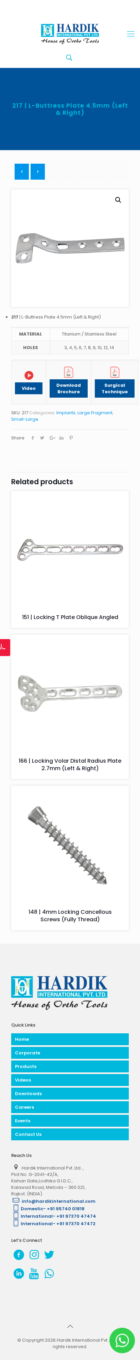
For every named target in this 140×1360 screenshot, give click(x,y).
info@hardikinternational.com (58, 1201)
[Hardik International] (70, 34)
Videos (23, 1080)
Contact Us (28, 1134)
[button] (118, 200)
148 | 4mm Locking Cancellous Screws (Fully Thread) (70, 915)
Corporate (27, 1053)
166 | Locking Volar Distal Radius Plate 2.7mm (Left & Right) (70, 764)
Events (22, 1121)
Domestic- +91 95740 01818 (53, 1208)
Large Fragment (94, 413)
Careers (24, 1107)
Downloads (28, 1093)
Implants (65, 413)
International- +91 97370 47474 (58, 1216)
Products (25, 1066)
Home (22, 1039)
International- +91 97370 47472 (58, 1223)
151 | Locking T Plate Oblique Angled (70, 617)
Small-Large (24, 419)
